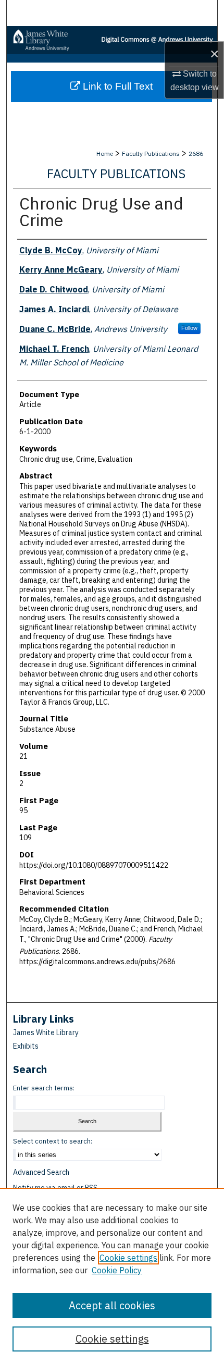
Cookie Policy (117, 1270)
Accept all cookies (112, 1305)
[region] (112, 1276)
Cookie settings (128, 1257)
